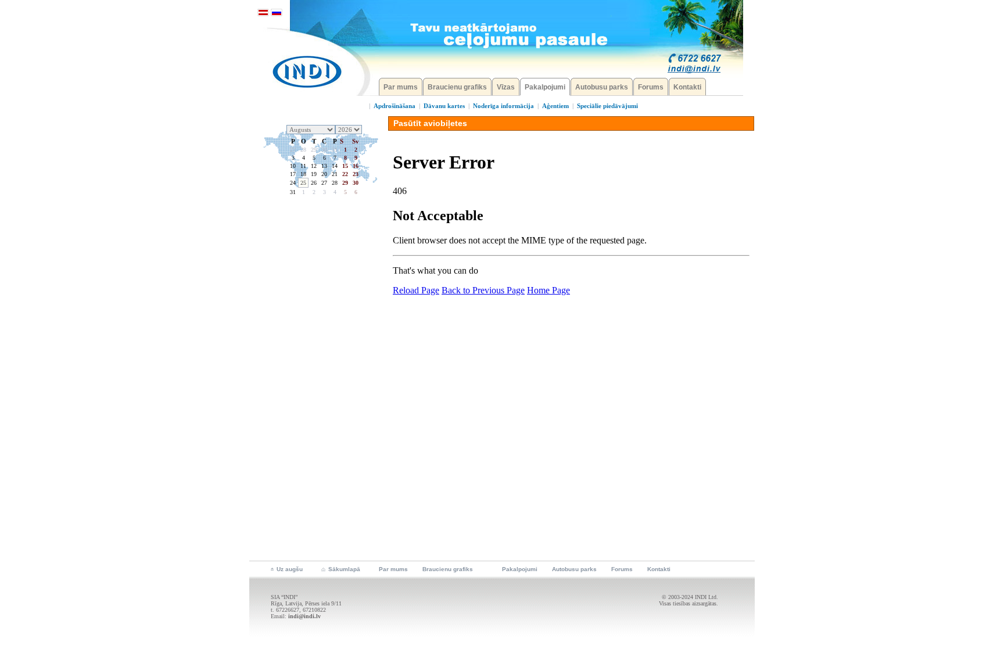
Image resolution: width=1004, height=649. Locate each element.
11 (303, 166)
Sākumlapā (344, 569)
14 (335, 166)
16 (355, 166)
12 (314, 166)
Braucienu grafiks (457, 87)
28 (303, 149)
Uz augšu (290, 569)
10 (293, 166)
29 (314, 149)
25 (303, 183)
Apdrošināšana (394, 105)
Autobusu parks (601, 87)
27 (293, 149)
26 (314, 183)
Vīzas (506, 87)
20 (324, 174)
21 (335, 174)
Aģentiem (555, 105)
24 (293, 183)
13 (324, 166)
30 (324, 149)
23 (355, 174)
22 (345, 174)
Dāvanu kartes (444, 105)
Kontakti (687, 87)
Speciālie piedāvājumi (607, 105)
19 (314, 174)
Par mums (400, 87)
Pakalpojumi (545, 87)
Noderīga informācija (503, 105)
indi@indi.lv (304, 616)
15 (345, 166)
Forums (651, 87)
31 (335, 149)
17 (293, 174)
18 (303, 174)
